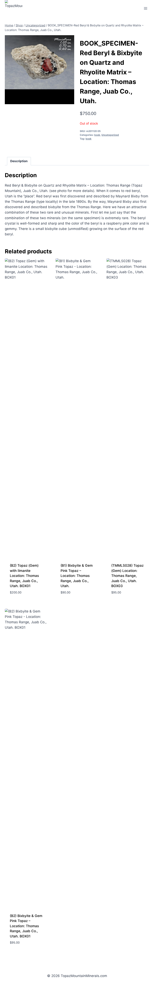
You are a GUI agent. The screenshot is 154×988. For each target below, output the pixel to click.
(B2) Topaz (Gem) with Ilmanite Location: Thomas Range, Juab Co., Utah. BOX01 (24, 575)
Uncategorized (110, 134)
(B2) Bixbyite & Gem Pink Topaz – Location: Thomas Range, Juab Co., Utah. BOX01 (26, 926)
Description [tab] (19, 161)
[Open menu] (145, 8)
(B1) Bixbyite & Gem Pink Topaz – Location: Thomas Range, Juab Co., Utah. (77, 575)
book (97, 134)
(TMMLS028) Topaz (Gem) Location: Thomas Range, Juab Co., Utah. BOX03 (127, 575)
